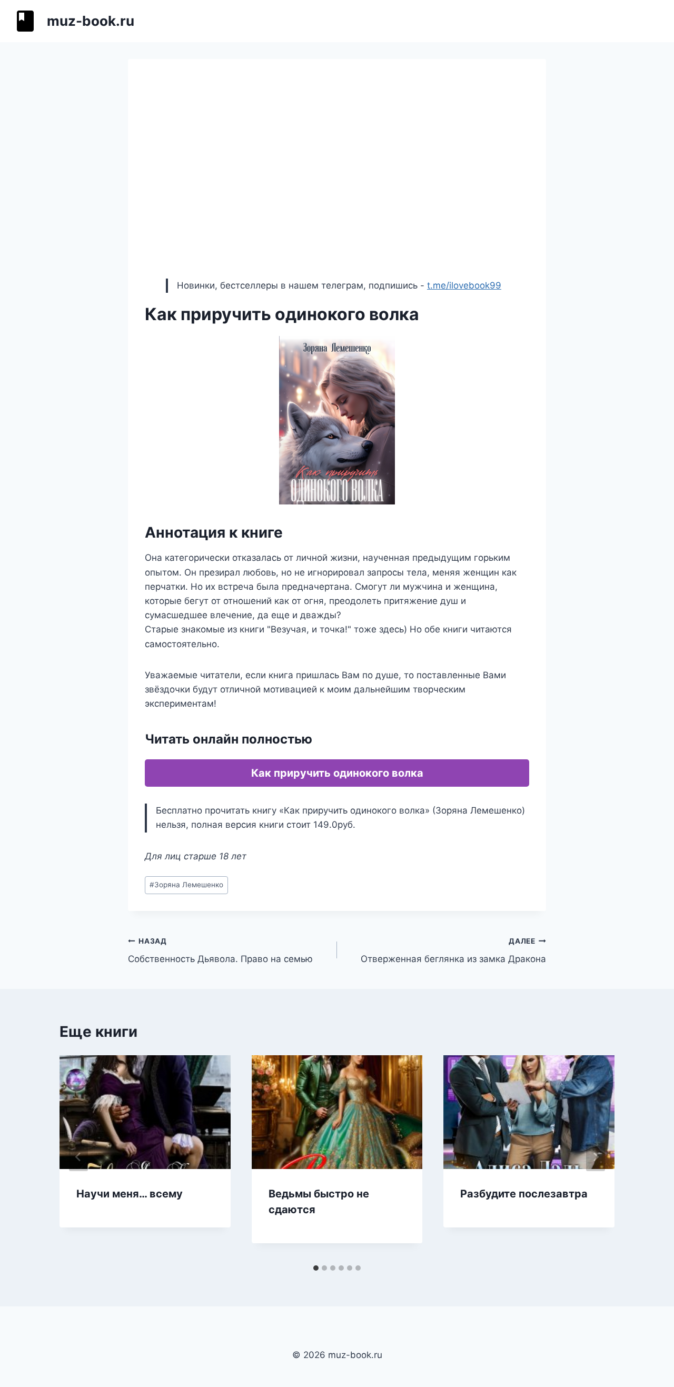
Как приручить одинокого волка (337, 773)
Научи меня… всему (129, 1193)
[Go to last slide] (78, 1157)
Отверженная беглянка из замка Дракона (453, 951)
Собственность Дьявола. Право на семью (220, 951)
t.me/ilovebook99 (464, 285)
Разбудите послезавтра (524, 1193)
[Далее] (595, 1157)
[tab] (316, 1268)
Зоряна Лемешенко (186, 884)
